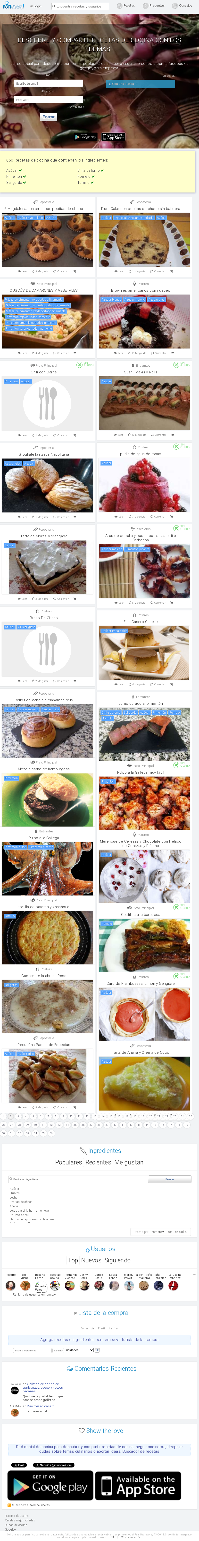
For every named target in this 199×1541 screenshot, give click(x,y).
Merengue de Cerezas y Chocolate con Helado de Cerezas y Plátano (141, 843)
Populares (69, 1162)
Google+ (10, 1529)
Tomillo (84, 183)
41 (122, 1125)
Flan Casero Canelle (141, 622)
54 (35, 1133)
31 (43, 1125)
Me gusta (42, 271)
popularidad (175, 1232)
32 (51, 1125)
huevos (15, 1193)
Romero (84, 176)
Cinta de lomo (89, 170)
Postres (143, 284)
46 (162, 1125)
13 (95, 1116)
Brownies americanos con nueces (140, 290)
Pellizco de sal (19, 1215)
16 (119, 1116)
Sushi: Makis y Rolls (140, 372)
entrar (48, 117)
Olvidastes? (77, 106)
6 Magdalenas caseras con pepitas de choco (43, 209)
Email (101, 1328)
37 (91, 1125)
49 (186, 1125)
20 (150, 1116)
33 (59, 1125)
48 (178, 1125)
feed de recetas (40, 1505)
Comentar (63, 271)
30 (35, 1125)
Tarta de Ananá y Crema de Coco (140, 1052)
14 (103, 1116)
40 (114, 1125)
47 (170, 1125)
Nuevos (91, 1260)
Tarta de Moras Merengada (43, 536)
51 (11, 1133)
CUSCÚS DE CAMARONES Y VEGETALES (44, 290)
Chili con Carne (44, 372)
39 (107, 1125)
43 (139, 1125)
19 (142, 1116)
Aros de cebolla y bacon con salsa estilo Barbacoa (140, 537)
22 (166, 1116)
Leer (24, 271)
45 (154, 1125)
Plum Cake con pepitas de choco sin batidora (140, 209)
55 (43, 1133)
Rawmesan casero (40, 1406)
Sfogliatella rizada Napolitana (44, 454)
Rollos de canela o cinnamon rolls (44, 700)
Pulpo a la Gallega (44, 838)
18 (135, 1116)
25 (190, 1116)
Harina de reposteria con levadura (32, 1219)
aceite (14, 1206)
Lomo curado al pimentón (140, 703)
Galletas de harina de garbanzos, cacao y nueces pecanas (43, 1387)
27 (11, 1125)
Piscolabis (143, 529)
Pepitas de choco (21, 1202)
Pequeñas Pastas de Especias (43, 1045)
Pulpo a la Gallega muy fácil (140, 772)
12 (87, 1116)
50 (3, 1133)
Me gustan (129, 1162)
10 (71, 1116)
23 (174, 1116)
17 (127, 1116)
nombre (156, 1232)
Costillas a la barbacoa (140, 914)
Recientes (98, 1162)
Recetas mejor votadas (20, 1520)
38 (99, 1125)
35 (75, 1125)
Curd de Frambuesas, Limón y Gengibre (141, 983)
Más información (131, 1537)
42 (131, 1125)
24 (182, 1116)
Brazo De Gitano (44, 618)
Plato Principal (46, 284)
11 (79, 1116)
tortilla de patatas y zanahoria (43, 907)
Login (37, 6)
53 (27, 1133)
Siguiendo (118, 1260)
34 (67, 1125)
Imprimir (114, 1328)
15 (111, 1116)
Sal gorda (14, 183)
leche (13, 1197)
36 (83, 1125)
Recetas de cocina (15, 5)
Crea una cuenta (122, 84)
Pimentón (14, 176)
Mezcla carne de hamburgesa (44, 769)
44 (147, 1125)
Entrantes (142, 365)
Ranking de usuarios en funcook (34, 1294)
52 (19, 1133)
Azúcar (12, 170)
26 (3, 1125)
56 (51, 1133)
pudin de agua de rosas (140, 454)
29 (27, 1125)
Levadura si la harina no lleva (29, 1210)
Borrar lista (87, 1328)
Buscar (170, 1179)
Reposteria (46, 202)
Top (73, 1260)
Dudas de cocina (16, 1525)
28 (19, 1125)
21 (158, 1116)
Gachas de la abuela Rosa (43, 976)
